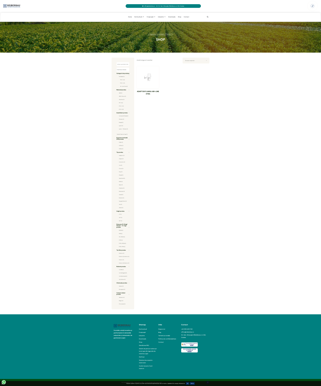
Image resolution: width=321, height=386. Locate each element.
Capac (121, 158)
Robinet (121, 198)
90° (120, 220)
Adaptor (121, 155)
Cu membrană (123, 276)
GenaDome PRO (144, 345)
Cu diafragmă (123, 273)
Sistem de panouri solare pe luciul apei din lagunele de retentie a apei (148, 351)
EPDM (121, 230)
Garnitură (122, 178)
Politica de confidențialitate (167, 339)
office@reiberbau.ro (149, 6)
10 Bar (121, 145)
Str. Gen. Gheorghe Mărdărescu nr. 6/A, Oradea (171, 6)
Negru (121, 300)
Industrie (142, 335)
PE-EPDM (122, 237)
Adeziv (121, 286)
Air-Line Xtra (124, 86)
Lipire (121, 125)
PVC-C (122, 83)
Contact (161, 342)
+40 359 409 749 (186, 329)
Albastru (121, 297)
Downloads (142, 339)
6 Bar (121, 142)
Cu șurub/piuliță (123, 116)
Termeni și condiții (164, 335)
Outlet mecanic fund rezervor (145, 367)
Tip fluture (122, 279)
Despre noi (161, 329)
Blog (159, 332)
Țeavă (121, 194)
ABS (120, 93)
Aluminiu (121, 99)
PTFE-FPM (122, 246)
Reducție (122, 191)
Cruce (121, 168)
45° (120, 217)
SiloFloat (142, 357)
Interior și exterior (124, 263)
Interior (121, 259)
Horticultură (143, 329)
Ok (187, 383)
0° (120, 214)
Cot (120, 165)
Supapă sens (123, 201)
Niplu (121, 185)
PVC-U (122, 79)
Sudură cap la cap (122, 134)
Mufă (121, 181)
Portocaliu (122, 304)
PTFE (121, 240)
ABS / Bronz (122, 96)
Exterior (121, 253)
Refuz (192, 383)
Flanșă (121, 122)
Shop (140, 342)
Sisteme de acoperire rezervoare (145, 361)
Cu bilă (121, 269)
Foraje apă (142, 332)
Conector (122, 162)
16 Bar (121, 148)
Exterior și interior (124, 256)
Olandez (121, 188)
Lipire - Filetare (123, 129)
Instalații (121, 76)
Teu (120, 204)
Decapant (122, 289)
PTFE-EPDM (122, 243)
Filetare (121, 119)
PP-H (121, 102)
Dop (120, 171)
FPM (120, 233)
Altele (121, 207)
